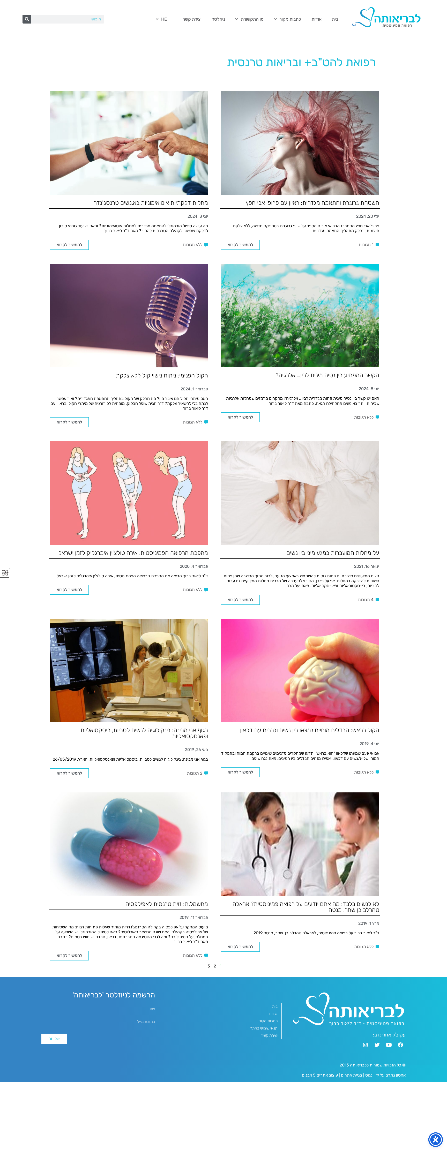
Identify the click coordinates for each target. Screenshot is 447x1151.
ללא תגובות (192, 244)
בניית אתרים (351, 1075)
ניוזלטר (218, 19)
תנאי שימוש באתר (264, 1028)
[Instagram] (365, 1045)
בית (335, 19)
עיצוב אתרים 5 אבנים (320, 1075)
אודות (316, 19)
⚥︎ (5, 573)
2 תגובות (194, 773)
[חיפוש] (27, 19)
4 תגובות (366, 599)
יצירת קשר (192, 19)
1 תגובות (366, 244)
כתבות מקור (290, 19)
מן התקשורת (252, 19)
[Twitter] (377, 1045)
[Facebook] (400, 1045)
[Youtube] (389, 1045)
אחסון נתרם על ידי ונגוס (385, 1075)
